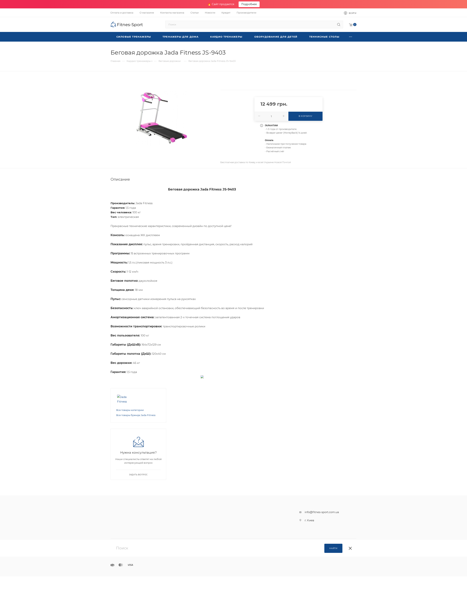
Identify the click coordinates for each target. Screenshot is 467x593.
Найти (333, 548)
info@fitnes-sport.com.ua (322, 512)
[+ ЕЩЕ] (350, 37)
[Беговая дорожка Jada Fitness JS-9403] (162, 118)
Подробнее (249, 4)
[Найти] (338, 24)
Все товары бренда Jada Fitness (135, 415)
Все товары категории (130, 410)
